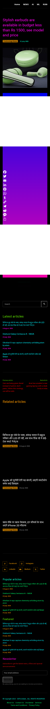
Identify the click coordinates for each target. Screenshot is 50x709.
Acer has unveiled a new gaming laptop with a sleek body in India (36, 386)
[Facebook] (5, 563)
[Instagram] (22, 563)
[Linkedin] (5, 569)
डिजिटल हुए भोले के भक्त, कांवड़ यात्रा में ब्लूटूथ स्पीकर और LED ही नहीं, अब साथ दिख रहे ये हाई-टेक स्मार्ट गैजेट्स (23, 324)
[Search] (44, 304)
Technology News (10, 41)
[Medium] (20, 569)
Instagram (29, 563)
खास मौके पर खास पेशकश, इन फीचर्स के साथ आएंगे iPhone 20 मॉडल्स (23, 524)
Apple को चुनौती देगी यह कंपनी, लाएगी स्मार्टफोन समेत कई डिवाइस (22, 355)
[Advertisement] (25, 121)
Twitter (42, 569)
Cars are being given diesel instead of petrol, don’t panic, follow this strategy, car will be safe (13, 387)
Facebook (13, 563)
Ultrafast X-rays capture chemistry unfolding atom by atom (23, 344)
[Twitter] (35, 569)
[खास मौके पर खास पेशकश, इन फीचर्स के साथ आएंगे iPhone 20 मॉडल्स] (25, 506)
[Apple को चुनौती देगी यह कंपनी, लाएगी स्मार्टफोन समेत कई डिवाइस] (25, 464)
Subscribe (8, 679)
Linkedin (12, 569)
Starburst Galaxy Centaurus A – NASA (18, 334)
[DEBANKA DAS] (9, 287)
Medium (28, 569)
